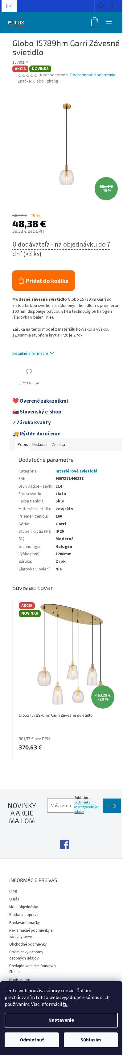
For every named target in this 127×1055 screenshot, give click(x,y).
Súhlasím (90, 1039)
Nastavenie (61, 1020)
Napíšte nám (19, 980)
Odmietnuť (32, 1039)
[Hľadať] (100, 6)
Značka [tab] (58, 445)
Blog (13, 891)
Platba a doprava (24, 914)
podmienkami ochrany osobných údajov (87, 807)
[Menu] (109, 21)
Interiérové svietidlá (76, 471)
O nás (14, 899)
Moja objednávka (23, 907)
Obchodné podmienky (28, 944)
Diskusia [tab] (39, 445)
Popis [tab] (23, 445)
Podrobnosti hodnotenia (92, 75)
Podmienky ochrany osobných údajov (26, 955)
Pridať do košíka (47, 280)
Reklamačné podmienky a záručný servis (31, 933)
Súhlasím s (87, 804)
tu (65, 1004)
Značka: (38, 81)
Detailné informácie (30, 353)
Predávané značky (24, 923)
